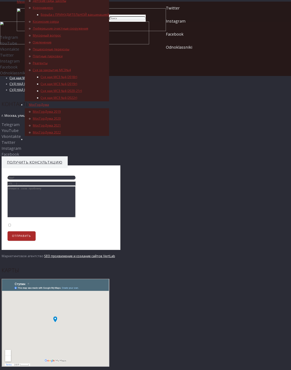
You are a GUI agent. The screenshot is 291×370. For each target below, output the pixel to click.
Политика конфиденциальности (36, 224)
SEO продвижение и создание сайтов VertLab (79, 256)
